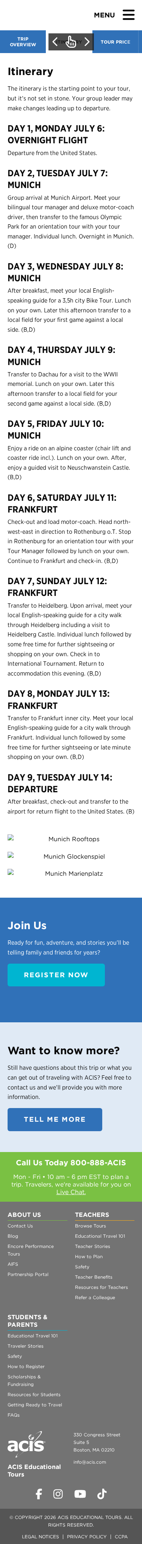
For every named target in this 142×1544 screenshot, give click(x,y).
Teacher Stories (92, 1246)
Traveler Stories (26, 1346)
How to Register (26, 1366)
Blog (13, 1236)
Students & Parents (27, 1321)
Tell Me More (55, 1119)
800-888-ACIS (98, 1162)
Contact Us (20, 1226)
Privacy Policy (87, 1536)
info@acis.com (89, 1462)
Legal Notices (40, 1536)
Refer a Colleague (95, 1297)
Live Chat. (71, 1192)
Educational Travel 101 (100, 1236)
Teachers (92, 1214)
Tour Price (115, 42)
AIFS (13, 1264)
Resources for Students (34, 1394)
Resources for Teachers (101, 1287)
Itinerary (69, 42)
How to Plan (89, 1256)
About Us (24, 1214)
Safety (82, 1267)
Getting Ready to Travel (35, 1405)
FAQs (14, 1415)
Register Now (56, 975)
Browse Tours (90, 1226)
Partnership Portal (28, 1274)
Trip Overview (23, 41)
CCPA (121, 1536)
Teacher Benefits (93, 1277)
